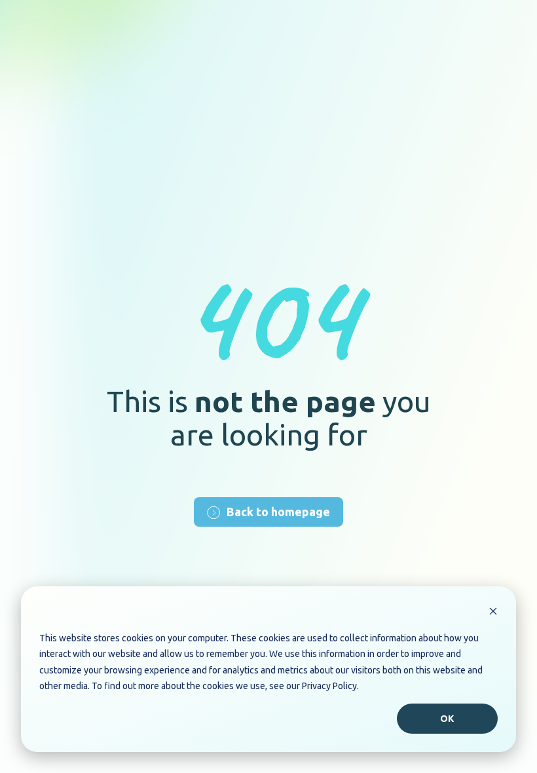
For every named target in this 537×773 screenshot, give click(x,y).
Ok (447, 718)
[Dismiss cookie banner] (493, 613)
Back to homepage (278, 511)
